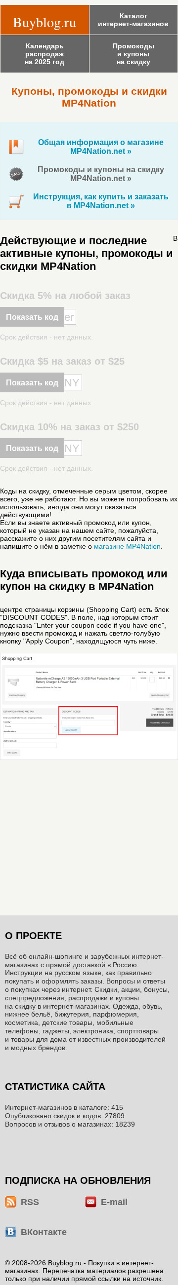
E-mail (114, 1202)
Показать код (32, 317)
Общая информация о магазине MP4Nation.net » (101, 146)
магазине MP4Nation (127, 546)
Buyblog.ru (44, 21)
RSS (30, 1202)
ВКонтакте (44, 1232)
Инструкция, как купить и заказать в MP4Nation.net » (101, 201)
